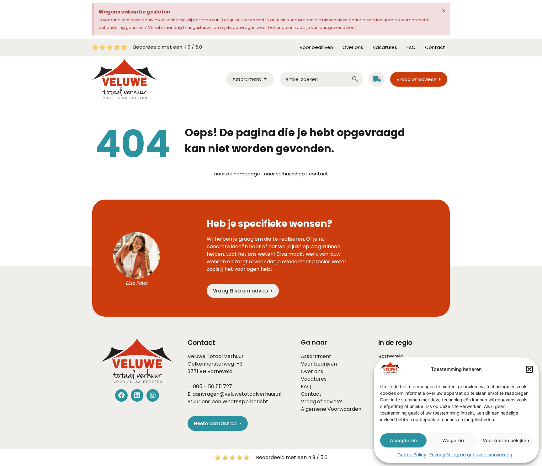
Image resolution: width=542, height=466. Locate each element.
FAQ (411, 47)
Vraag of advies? (321, 401)
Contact (435, 47)
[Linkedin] (137, 395)
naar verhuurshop (284, 173)
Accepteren (403, 440)
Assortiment (316, 356)
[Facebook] (121, 395)
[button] (529, 369)
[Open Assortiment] (265, 79)
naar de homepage (237, 173)
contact (318, 173)
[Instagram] (152, 395)
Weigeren (453, 440)
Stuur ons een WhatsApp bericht (228, 401)
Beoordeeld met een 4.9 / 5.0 (167, 47)
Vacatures (385, 47)
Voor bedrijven (316, 47)
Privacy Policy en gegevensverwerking (470, 455)
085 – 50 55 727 (212, 386)
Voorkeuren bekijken (506, 440)
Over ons (353, 47)
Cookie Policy (411, 455)
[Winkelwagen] (377, 79)
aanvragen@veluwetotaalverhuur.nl (237, 394)
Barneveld (219, 371)
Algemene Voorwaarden (331, 409)
